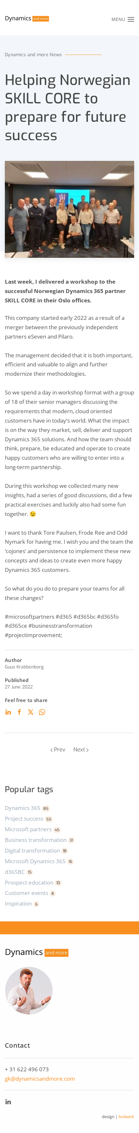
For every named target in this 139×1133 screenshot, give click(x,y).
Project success (28, 818)
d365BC (18, 872)
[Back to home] (27, 19)
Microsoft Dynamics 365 (38, 861)
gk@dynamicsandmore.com (40, 1078)
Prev (59, 749)
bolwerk (126, 1116)
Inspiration (21, 903)
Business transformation (39, 840)
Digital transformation (36, 850)
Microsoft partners (32, 829)
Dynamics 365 (26, 808)
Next (79, 749)
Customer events (29, 893)
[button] (123, 19)
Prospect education (32, 882)
